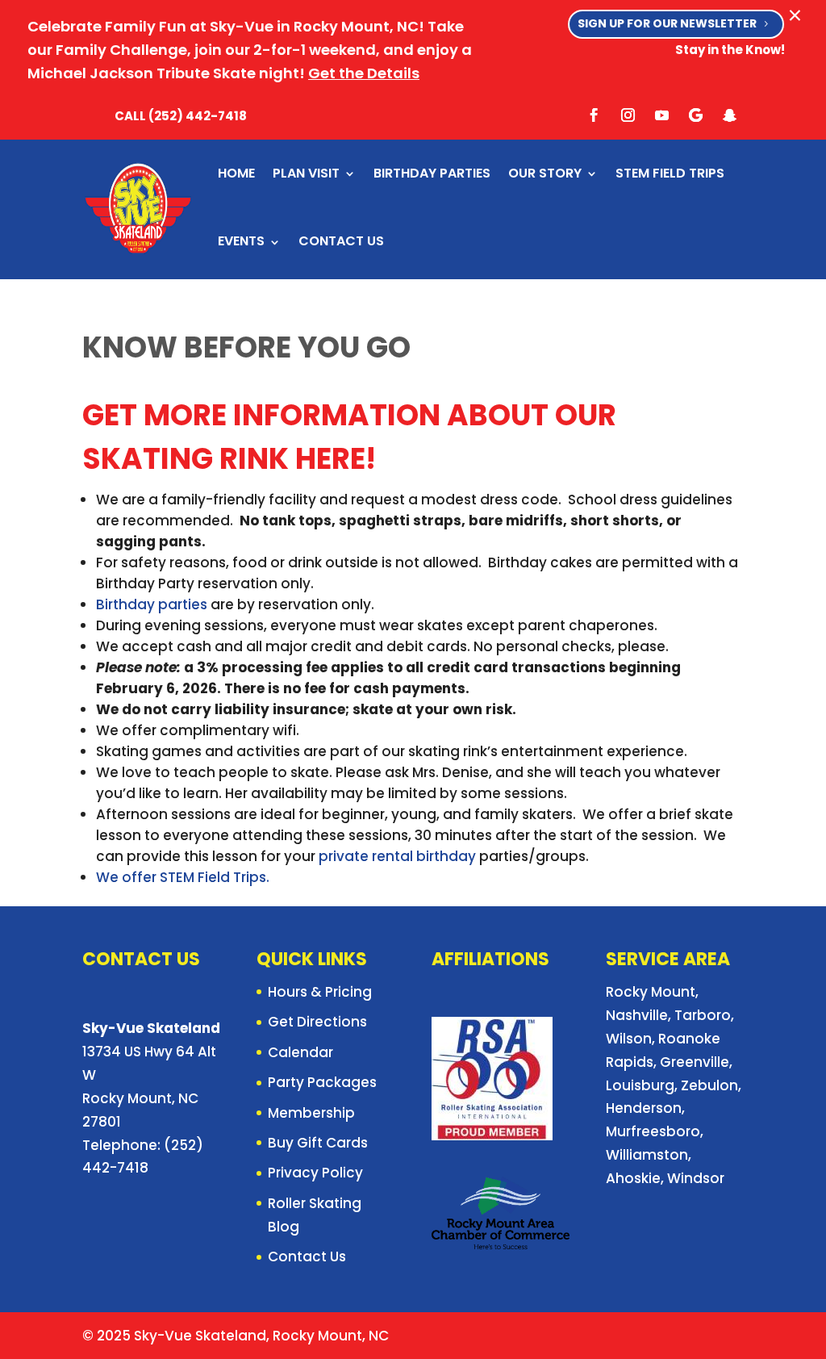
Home (236, 173)
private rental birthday (397, 856)
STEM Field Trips (669, 173)
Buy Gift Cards (318, 1142)
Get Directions (317, 1021)
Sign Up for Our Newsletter (667, 23)
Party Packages (322, 1082)
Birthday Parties (431, 173)
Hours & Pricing (320, 991)
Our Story (545, 173)
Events (241, 241)
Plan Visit (306, 173)
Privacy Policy (315, 1172)
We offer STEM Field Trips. (182, 877)
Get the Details (363, 73)
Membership (311, 1113)
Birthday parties (151, 604)
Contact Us (341, 241)
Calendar (300, 1052)
